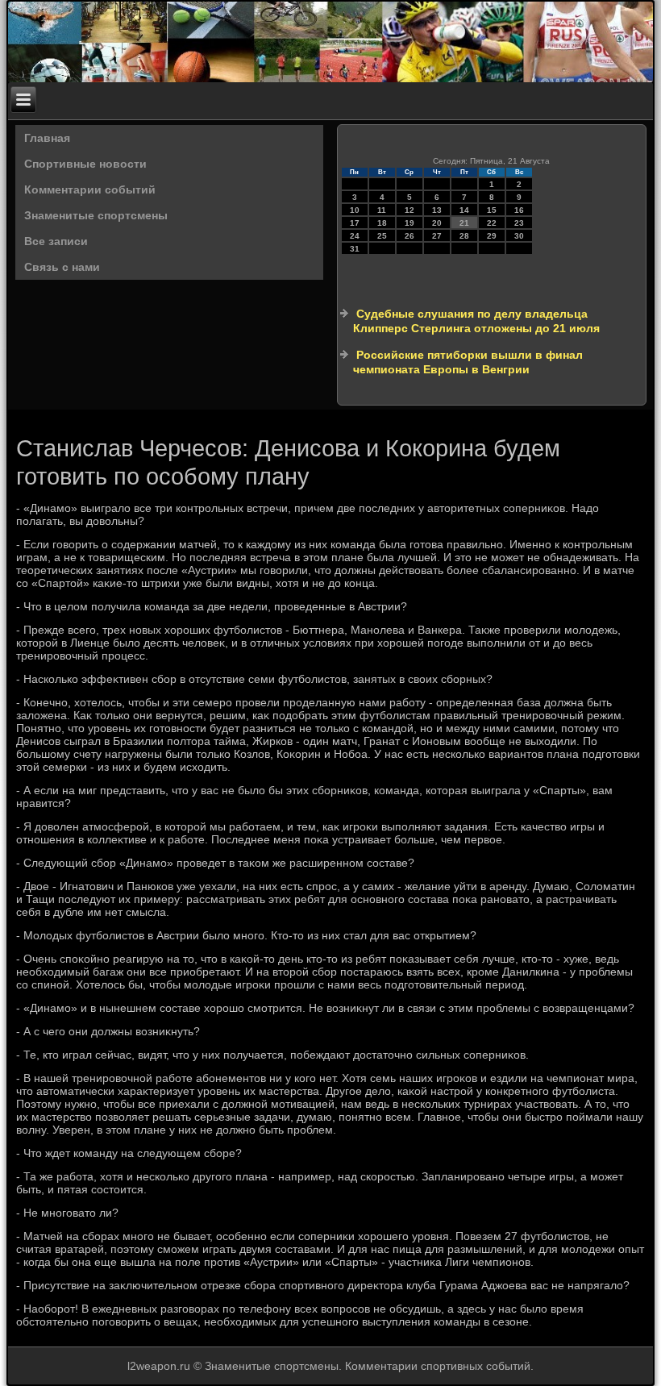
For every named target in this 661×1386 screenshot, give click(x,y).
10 (355, 210)
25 (382, 235)
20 (437, 223)
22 (492, 223)
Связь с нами (62, 266)
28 (464, 235)
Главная (47, 137)
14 (464, 210)
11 (381, 210)
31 (355, 248)
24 (355, 235)
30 (519, 235)
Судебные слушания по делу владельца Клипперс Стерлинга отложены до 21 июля (476, 321)
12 (409, 210)
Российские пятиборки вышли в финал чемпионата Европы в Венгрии (468, 362)
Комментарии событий (90, 189)
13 (437, 210)
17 (355, 223)
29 (492, 235)
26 (409, 235)
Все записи (56, 241)
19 (409, 223)
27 (437, 235)
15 (492, 210)
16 (519, 210)
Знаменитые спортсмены (96, 215)
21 (464, 223)
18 (382, 223)
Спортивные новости (85, 163)
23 (519, 223)
